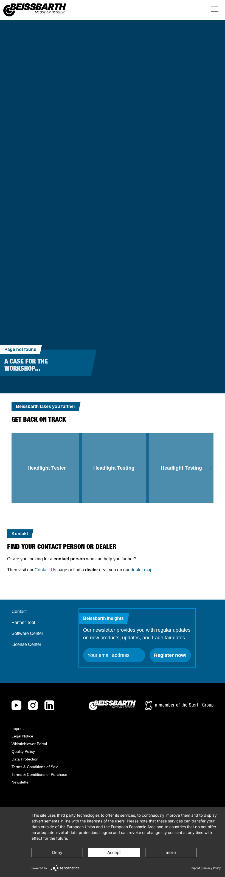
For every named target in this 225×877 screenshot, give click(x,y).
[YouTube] (16, 705)
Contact (19, 611)
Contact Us (45, 569)
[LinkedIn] (49, 705)
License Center (26, 644)
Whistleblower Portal (29, 744)
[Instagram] (33, 705)
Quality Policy (23, 751)
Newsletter (21, 782)
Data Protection (25, 759)
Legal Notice (22, 736)
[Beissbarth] (112, 705)
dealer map (142, 569)
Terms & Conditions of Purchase (39, 774)
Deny (57, 852)
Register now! (170, 655)
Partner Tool (23, 622)
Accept (114, 852)
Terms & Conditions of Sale (35, 767)
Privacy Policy (212, 868)
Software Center (27, 633)
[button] (208, 468)
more (171, 852)
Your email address (109, 655)
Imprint (18, 728)
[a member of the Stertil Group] (179, 705)
